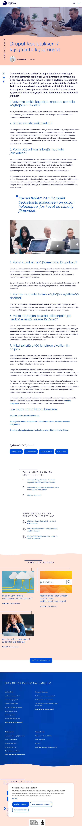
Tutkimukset (9, 732)
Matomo (37, 743)
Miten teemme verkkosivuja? (14, 722)
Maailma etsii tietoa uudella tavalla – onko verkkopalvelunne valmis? (43, 488)
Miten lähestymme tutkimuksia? (15, 755)
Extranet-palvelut (10, 715)
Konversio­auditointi (10, 743)
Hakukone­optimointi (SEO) (43, 736)
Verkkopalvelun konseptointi (44, 700)
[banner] (9, 3)
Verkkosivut (9, 692)
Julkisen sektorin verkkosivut (13, 707)
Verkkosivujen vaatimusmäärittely (45, 696)
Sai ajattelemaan (31, 451)
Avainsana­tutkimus (10, 747)
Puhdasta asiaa (16, 451)
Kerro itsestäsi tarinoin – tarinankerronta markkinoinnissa (42, 530)
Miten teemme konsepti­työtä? (44, 709)
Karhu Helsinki (21, 59)
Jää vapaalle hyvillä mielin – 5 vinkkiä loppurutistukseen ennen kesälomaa (41, 481)
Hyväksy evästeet (20, 804)
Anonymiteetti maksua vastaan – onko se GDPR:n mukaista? (42, 537)
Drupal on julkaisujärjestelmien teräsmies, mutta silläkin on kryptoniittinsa (39, 430)
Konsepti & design (41, 692)
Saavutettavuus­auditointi (12, 751)
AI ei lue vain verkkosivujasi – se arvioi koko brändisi (41, 522)
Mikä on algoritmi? (34, 495)
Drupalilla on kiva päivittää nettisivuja (24, 415)
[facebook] (4, 81)
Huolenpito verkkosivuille (12, 718)
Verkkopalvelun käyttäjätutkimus (14, 736)
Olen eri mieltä (61, 451)
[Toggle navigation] (79, 3)
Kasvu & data (39, 732)
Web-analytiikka (40, 740)
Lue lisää (14, 798)
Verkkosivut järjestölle (11, 703)
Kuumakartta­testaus (11, 740)
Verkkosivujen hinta (11, 711)
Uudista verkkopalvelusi (12, 696)
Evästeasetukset (20, 810)
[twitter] (4, 74)
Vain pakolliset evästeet (41, 804)
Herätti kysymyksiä (46, 451)
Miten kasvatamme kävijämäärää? (46, 747)
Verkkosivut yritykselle (11, 700)
